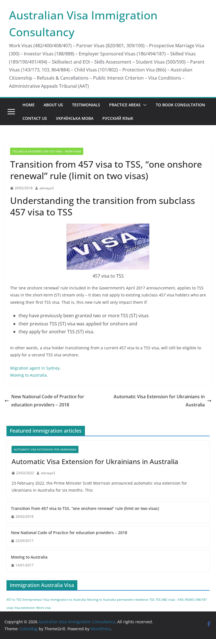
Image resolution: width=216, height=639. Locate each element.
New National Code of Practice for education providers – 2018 (47, 400)
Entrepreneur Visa (35, 600)
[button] (144, 105)
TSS (151, 600)
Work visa (43, 608)
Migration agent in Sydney (35, 368)
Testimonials (86, 104)
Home (28, 104)
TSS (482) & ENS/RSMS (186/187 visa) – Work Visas (46, 151)
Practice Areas (125, 104)
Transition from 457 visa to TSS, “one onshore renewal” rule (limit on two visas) (85, 508)
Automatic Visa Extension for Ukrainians (45, 449)
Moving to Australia (28, 375)
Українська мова (74, 118)
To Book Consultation (180, 104)
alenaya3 (46, 188)
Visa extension (24, 608)
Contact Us (34, 118)
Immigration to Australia (68, 600)
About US (53, 104)
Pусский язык (117, 118)
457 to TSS (13, 600)
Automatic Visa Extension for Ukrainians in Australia (159, 400)
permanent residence (132, 600)
